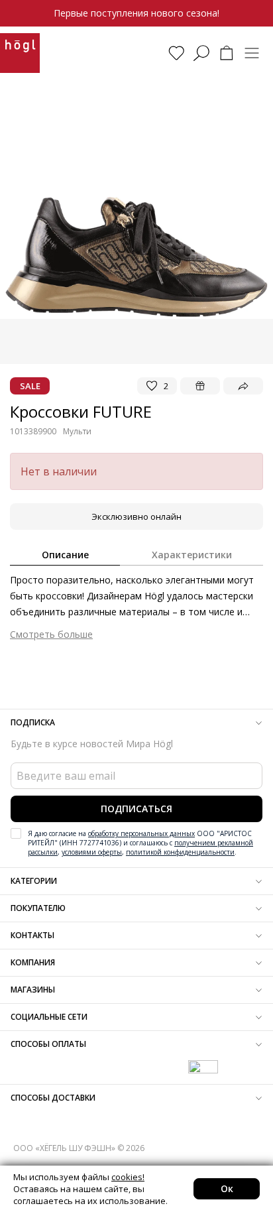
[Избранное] (176, 53)
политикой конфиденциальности (180, 852)
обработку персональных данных (141, 833)
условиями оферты (92, 852)
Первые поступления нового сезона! (136, 13)
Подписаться (136, 808)
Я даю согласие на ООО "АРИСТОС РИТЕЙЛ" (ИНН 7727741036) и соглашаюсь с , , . (140, 843)
